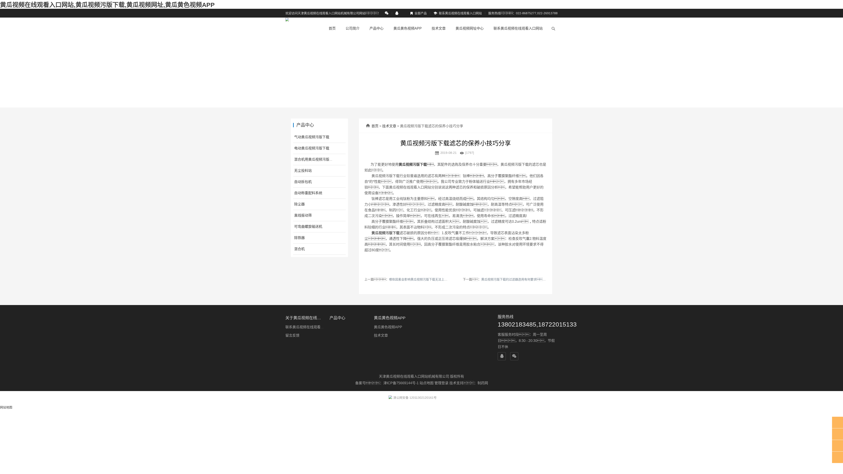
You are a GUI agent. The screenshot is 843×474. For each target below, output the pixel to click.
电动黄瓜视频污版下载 (311, 148)
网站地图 (6, 407)
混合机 (299, 249)
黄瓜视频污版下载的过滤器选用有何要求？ (518, 279)
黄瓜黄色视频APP (407, 28)
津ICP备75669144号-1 (401, 383)
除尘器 (299, 204)
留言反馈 (292, 335)
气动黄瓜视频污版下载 (311, 137)
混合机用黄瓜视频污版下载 (315, 159)
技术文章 (439, 28)
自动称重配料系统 (308, 193)
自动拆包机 (303, 182)
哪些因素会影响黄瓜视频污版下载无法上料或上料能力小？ (433, 279)
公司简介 (353, 28)
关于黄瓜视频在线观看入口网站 (304, 318)
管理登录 (441, 383)
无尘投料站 (303, 170)
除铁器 (299, 238)
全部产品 (418, 13)
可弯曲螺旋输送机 (308, 226)
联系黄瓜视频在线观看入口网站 (457, 13)
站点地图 (427, 383)
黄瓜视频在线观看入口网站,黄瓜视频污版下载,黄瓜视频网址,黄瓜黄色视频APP (107, 5)
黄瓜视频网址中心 (470, 28)
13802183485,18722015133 (528, 324)
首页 (332, 28)
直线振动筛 (303, 215)
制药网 (482, 383)
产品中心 (376, 28)
